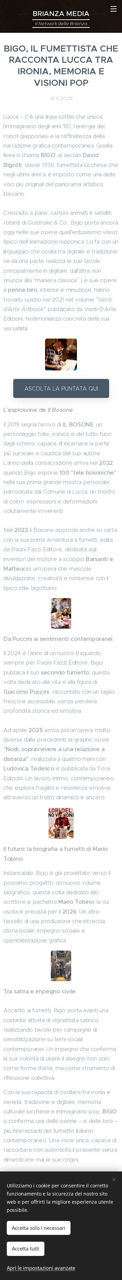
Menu (113, 8)
